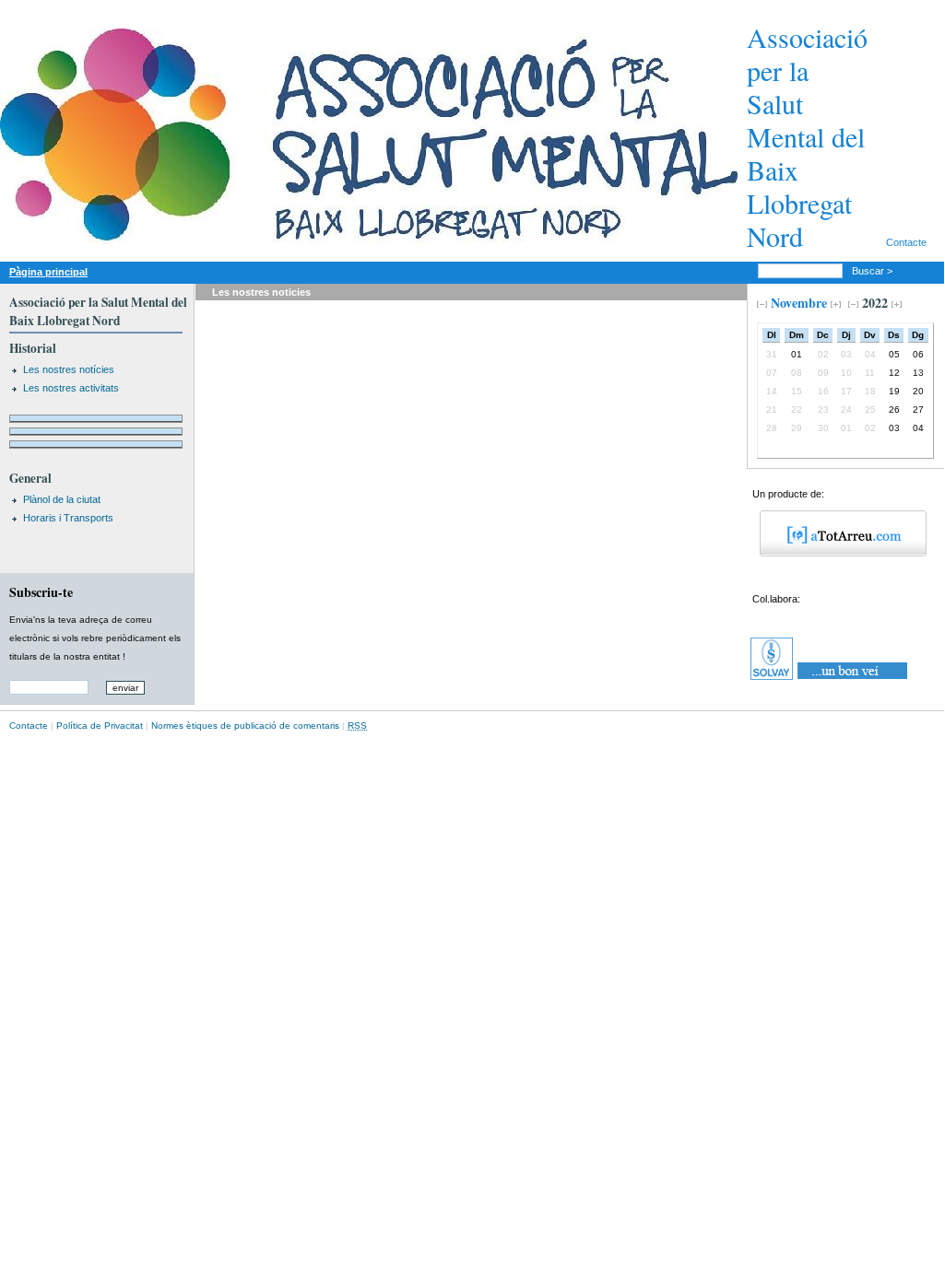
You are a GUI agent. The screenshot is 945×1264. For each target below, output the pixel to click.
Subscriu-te (41, 592)
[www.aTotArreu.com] (837, 552)
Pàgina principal (48, 271)
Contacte (906, 242)
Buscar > (873, 270)
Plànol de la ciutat (61, 499)
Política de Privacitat (99, 725)
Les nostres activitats (71, 387)
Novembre (799, 302)
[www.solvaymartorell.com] (830, 679)
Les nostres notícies (68, 369)
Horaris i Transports (68, 517)
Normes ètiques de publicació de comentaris (245, 725)
